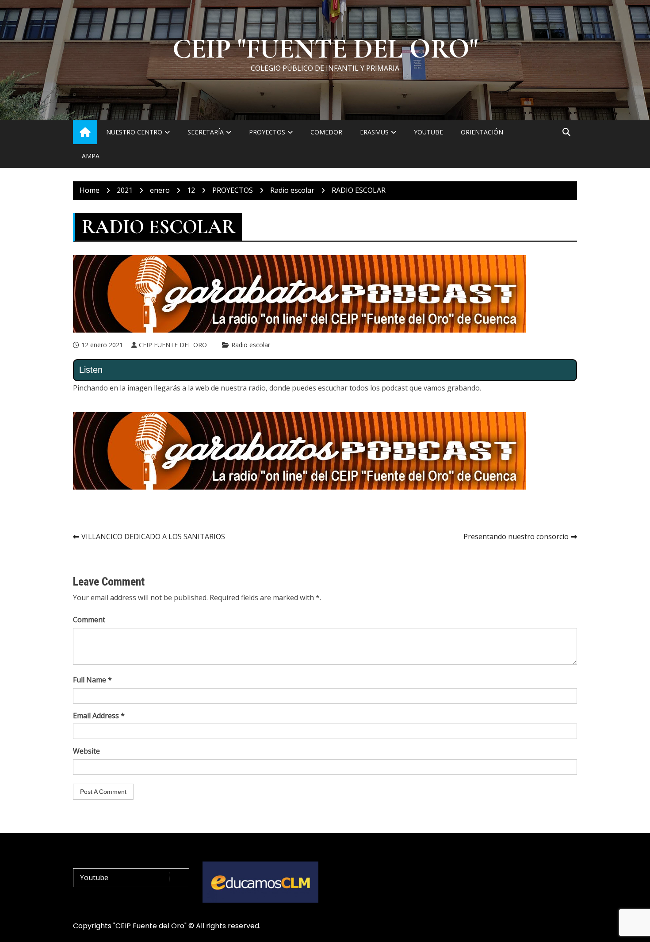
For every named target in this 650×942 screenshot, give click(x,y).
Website (86, 751)
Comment (89, 619)
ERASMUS (374, 132)
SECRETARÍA (205, 132)
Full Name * (92, 680)
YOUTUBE (428, 132)
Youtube (94, 877)
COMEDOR (326, 132)
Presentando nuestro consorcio (516, 536)
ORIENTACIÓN (482, 132)
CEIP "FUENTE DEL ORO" (325, 49)
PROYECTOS (267, 132)
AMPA (90, 156)
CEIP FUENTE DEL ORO (173, 345)
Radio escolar (250, 345)
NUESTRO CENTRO (134, 132)
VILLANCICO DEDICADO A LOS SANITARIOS (153, 536)
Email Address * (99, 715)
